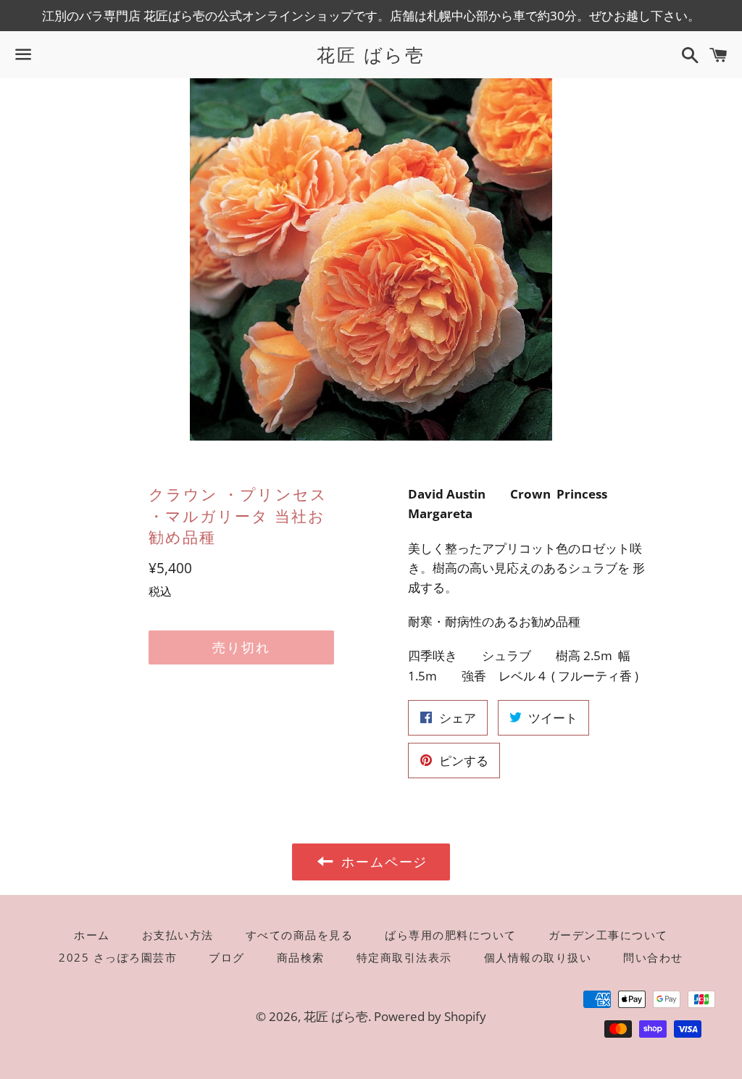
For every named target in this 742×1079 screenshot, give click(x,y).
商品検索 (301, 957)
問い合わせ (653, 957)
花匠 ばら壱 (371, 54)
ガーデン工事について (608, 935)
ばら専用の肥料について (451, 935)
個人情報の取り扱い (538, 957)
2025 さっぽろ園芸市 (118, 957)
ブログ (227, 957)
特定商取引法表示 (404, 957)
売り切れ (241, 647)
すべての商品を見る (300, 935)
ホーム (92, 935)
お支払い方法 (178, 935)
